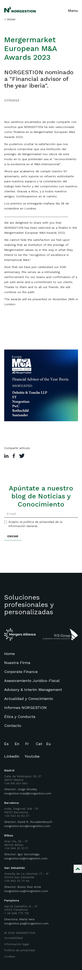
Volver (11, 19)
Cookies (9, 956)
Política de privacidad (19, 950)
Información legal (16, 944)
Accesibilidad (13, 937)
